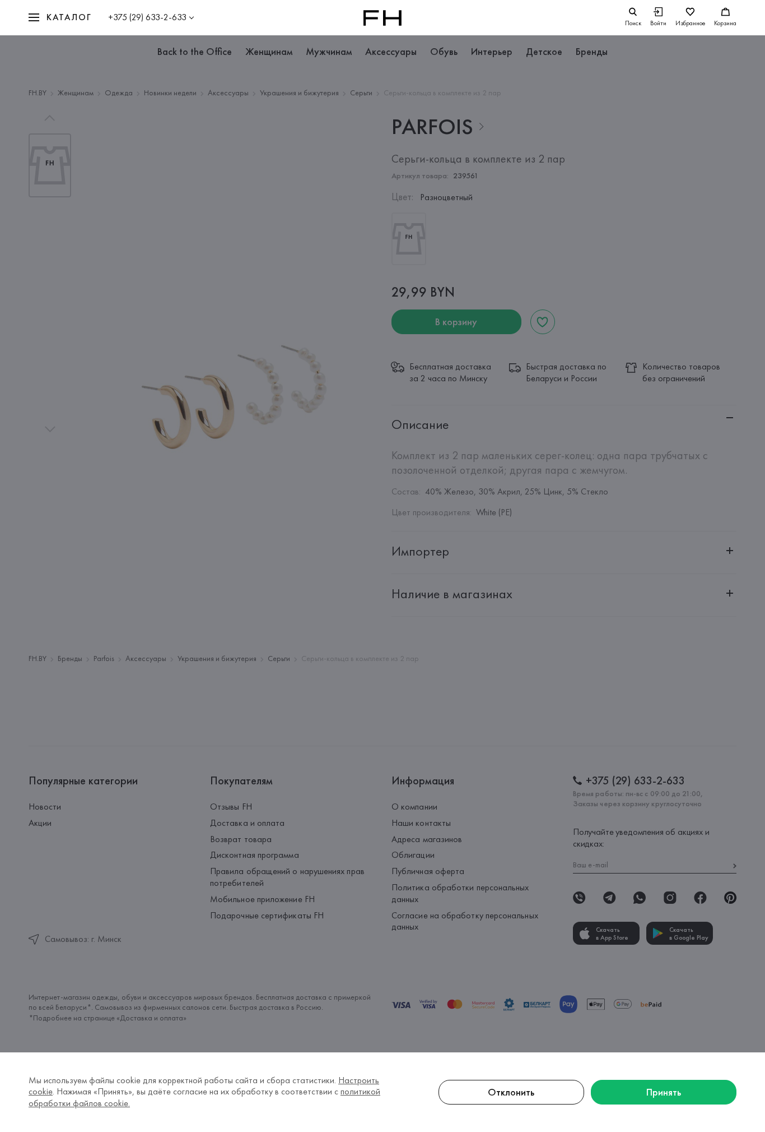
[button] (60, 17)
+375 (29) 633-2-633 (147, 17)
